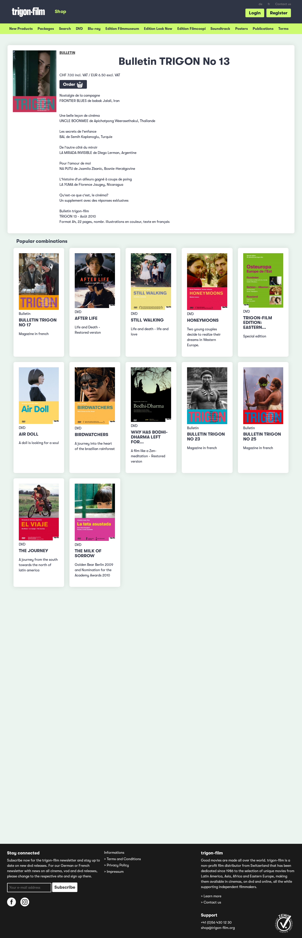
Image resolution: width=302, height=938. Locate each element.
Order (69, 84)
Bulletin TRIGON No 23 (206, 437)
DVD (79, 29)
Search (65, 29)
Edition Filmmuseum (122, 29)
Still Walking (147, 320)
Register (278, 12)
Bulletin (67, 53)
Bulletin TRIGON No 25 (262, 437)
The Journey (33, 550)
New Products (21, 29)
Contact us (283, 4)
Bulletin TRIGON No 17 (38, 322)
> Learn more (211, 896)
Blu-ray (94, 29)
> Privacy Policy (116, 865)
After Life (86, 318)
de (260, 4)
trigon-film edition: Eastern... (257, 322)
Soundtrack (220, 29)
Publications (263, 29)
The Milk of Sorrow (88, 553)
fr (269, 4)
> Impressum (114, 872)
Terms (283, 29)
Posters (241, 29)
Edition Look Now (158, 29)
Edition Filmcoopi (191, 29)
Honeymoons (203, 320)
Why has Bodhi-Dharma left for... (149, 437)
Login (255, 12)
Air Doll (28, 434)
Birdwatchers (91, 434)
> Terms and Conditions (122, 859)
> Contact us (211, 902)
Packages (46, 29)
